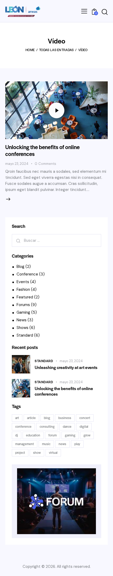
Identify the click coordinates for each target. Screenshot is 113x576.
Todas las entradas (56, 49)
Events (23, 281)
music (46, 443)
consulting (47, 426)
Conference (27, 274)
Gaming (23, 312)
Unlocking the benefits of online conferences (42, 150)
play (77, 443)
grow (87, 435)
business (64, 417)
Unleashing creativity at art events (66, 367)
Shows (22, 327)
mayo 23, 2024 (16, 163)
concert (84, 417)
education (33, 435)
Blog (20, 266)
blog (47, 417)
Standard (25, 335)
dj (16, 435)
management (24, 443)
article (31, 417)
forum (52, 435)
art (17, 417)
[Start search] (104, 12)
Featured (25, 297)
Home (30, 49)
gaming (70, 435)
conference (23, 426)
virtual (53, 452)
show (37, 452)
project (20, 452)
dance (67, 426)
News (22, 320)
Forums (23, 304)
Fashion (23, 289)
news (62, 443)
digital (84, 426)
